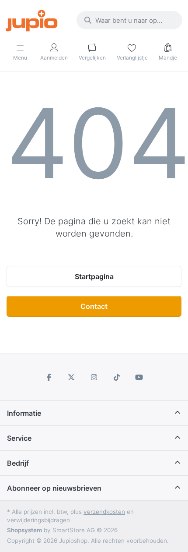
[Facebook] (49, 377)
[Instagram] (94, 377)
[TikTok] (116, 377)
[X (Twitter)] (71, 377)
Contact (94, 306)
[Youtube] (139, 377)
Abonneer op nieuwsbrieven (54, 488)
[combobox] (129, 20)
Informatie (24, 413)
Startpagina (94, 276)
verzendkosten (104, 511)
